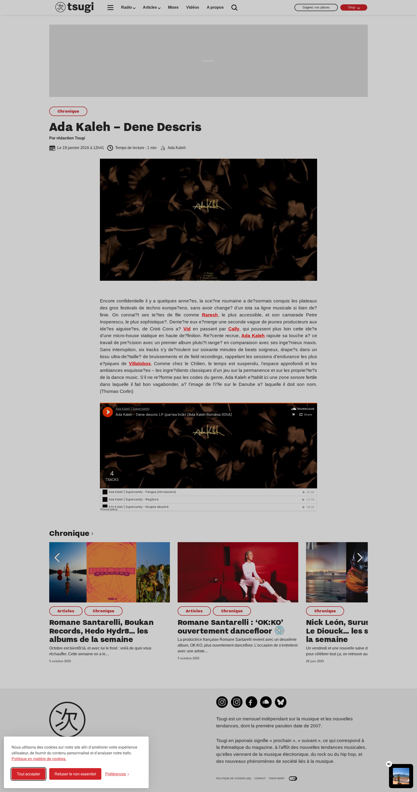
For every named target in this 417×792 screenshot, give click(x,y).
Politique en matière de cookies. (39, 758)
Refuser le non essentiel (75, 774)
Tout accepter (28, 774)
